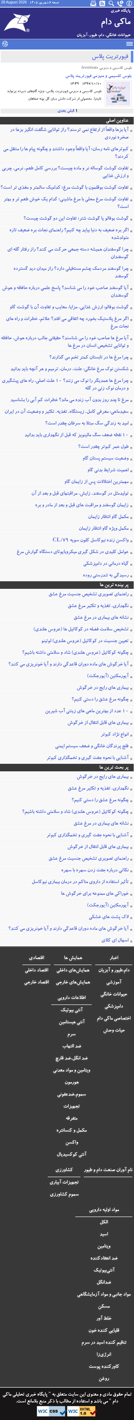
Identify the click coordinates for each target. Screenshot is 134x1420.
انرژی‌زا (104, 1355)
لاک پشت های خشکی (109, 917)
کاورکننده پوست (104, 1367)
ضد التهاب (71, 1046)
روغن (104, 1379)
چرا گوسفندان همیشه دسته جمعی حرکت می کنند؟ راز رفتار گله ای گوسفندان (68, 253)
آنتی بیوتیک (71, 1010)
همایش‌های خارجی (73, 983)
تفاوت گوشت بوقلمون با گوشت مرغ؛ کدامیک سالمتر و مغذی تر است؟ (64, 188)
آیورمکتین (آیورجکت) (108, 676)
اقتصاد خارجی (36, 983)
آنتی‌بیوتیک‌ (103, 1271)
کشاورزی (64, 1170)
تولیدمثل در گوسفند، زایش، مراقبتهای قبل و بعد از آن (80, 494)
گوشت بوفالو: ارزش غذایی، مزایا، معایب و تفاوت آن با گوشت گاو (69, 307)
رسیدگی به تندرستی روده (106, 576)
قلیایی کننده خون (103, 1331)
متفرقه (71, 1119)
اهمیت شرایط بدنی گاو (108, 470)
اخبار (114, 958)
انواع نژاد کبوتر (115, 735)
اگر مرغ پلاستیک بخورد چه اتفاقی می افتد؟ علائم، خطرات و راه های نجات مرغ (67, 323)
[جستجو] (111, 3)
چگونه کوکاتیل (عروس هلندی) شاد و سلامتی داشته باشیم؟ (75, 653)
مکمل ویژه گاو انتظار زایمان (104, 529)
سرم (71, 1034)
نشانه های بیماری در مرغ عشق (101, 618)
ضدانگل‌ (104, 1283)
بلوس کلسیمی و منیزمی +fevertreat (106, 68)
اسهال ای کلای (115, 941)
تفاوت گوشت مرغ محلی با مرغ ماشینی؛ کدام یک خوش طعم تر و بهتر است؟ (66, 203)
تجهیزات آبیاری (64, 1183)
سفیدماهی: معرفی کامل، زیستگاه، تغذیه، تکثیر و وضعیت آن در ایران (66, 412)
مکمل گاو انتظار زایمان (108, 517)
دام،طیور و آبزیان (114, 970)
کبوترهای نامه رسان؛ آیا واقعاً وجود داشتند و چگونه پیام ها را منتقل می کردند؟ (66, 153)
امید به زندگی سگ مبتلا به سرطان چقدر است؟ (87, 424)
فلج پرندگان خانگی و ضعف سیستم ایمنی (92, 746)
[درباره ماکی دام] (129, 3)
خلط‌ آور (103, 1319)
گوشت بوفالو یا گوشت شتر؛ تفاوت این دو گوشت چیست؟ (76, 219)
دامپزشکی (113, 1007)
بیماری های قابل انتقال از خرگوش (98, 723)
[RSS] (102, 3)
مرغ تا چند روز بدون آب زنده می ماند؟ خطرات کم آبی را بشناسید (69, 400)
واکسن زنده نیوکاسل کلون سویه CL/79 (91, 540)
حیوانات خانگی (113, 995)
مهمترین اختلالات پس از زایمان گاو (96, 482)
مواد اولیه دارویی (104, 1210)
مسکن (104, 1307)
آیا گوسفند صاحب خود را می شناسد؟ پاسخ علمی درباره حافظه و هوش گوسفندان (65, 292)
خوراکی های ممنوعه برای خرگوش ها (95, 894)
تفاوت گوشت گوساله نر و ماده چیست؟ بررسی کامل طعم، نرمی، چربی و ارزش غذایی (65, 172)
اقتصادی (36, 958)
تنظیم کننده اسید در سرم (103, 1343)
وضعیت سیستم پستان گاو (105, 459)
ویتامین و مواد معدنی (71, 1071)
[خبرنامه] (93, 3)
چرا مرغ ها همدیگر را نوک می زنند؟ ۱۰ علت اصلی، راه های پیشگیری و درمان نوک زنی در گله (65, 385)
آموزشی (113, 983)
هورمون (72, 1083)
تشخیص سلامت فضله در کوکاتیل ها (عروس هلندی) (81, 629)
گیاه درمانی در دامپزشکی (106, 564)
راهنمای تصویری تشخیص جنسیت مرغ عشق (88, 594)
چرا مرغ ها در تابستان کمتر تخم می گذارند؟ (89, 358)
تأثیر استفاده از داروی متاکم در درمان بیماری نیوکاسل (80, 882)
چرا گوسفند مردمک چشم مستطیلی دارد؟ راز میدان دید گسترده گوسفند (71, 272)
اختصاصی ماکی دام (114, 1019)
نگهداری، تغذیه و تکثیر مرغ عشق (98, 606)
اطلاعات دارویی (71, 998)
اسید (104, 1234)
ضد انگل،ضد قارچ (71, 1058)
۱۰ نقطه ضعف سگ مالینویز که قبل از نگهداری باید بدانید (76, 435)
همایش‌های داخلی (72, 970)
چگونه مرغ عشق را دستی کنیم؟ (100, 700)
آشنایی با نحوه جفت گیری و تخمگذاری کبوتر (87, 758)
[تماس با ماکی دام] (120, 3)
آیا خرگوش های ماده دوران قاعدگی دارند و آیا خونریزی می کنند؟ (68, 665)
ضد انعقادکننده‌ (104, 1259)
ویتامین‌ (103, 1247)
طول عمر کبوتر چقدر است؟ (103, 447)
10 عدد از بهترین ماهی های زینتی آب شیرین (87, 711)
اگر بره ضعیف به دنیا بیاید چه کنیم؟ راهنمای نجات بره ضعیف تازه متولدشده (69, 234)
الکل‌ (104, 1222)
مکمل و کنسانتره (71, 1131)
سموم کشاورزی (64, 1195)
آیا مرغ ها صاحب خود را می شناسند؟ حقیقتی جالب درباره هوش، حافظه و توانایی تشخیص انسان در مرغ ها (65, 342)
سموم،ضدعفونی (71, 1095)
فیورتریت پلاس (110, 57)
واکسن (71, 1143)
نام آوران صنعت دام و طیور (108, 1170)
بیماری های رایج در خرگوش (103, 688)
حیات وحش (114, 1031)
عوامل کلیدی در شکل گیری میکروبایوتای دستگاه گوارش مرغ (72, 552)
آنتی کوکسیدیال (71, 1155)
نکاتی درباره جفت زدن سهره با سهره (95, 870)
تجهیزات (71, 1107)
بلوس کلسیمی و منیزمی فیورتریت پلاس (98, 76)
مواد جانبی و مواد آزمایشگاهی (104, 1295)
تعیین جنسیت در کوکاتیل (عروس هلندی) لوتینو (85, 641)
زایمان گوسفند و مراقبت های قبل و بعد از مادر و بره (82, 505)
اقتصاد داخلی (36, 970)
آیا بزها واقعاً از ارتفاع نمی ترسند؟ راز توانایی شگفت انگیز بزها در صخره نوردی (69, 134)
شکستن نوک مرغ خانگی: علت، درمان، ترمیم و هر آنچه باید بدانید (69, 369)
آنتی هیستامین (72, 1022)
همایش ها (73, 958)
